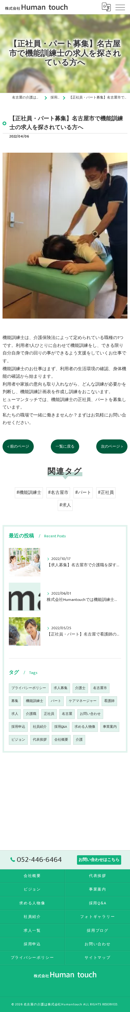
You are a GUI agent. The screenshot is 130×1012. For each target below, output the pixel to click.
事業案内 (110, 727)
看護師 (109, 701)
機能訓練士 (34, 701)
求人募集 (61, 688)
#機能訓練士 (28, 492)
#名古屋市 (58, 492)
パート (56, 701)
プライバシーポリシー (28, 688)
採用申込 (18, 727)
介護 (79, 740)
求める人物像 (84, 727)
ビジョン (18, 740)
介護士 (80, 688)
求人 (14, 714)
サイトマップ (98, 958)
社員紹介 (40, 727)
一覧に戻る (65, 446)
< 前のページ (18, 446)
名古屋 (67, 714)
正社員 (49, 714)
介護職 (31, 714)
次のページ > (112, 446)
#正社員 (106, 492)
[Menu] (120, 7)
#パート (83, 492)
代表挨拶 (40, 740)
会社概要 (61, 740)
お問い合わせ (90, 714)
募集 (14, 701)
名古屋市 (100, 688)
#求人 (65, 505)
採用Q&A (60, 727)
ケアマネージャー (83, 701)
